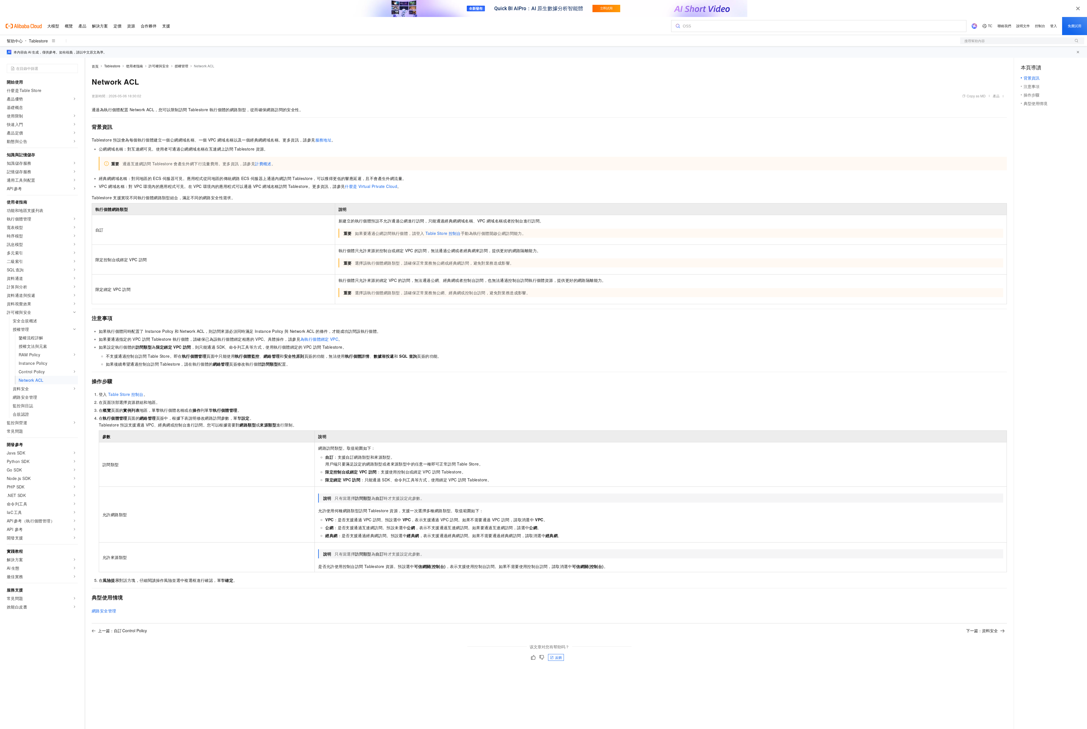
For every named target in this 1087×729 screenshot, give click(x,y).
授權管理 (181, 65)
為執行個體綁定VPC (319, 339)
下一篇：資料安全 (982, 630)
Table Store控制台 (443, 233)
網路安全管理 (104, 611)
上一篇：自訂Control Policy (122, 630)
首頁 (95, 66)
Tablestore (38, 41)
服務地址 (323, 140)
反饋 (558, 657)
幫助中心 (15, 41)
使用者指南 (134, 65)
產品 (996, 95)
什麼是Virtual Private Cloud (371, 186)
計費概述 (263, 163)
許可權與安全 (159, 65)
